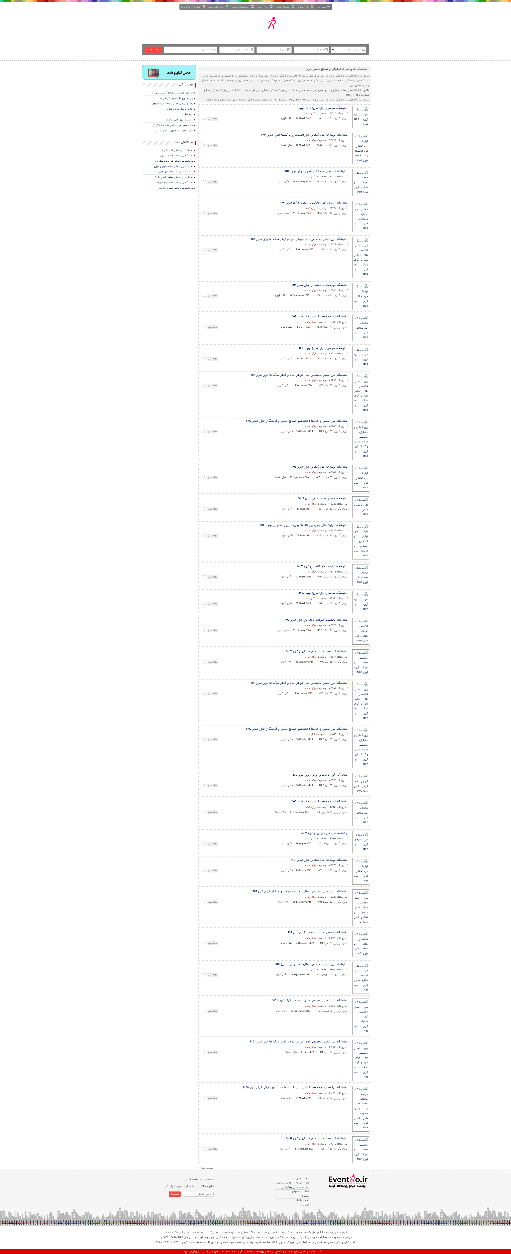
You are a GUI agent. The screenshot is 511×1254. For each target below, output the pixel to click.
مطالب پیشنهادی (300, 1191)
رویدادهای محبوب (241, 7)
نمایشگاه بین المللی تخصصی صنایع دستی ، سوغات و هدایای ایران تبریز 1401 (299, 891)
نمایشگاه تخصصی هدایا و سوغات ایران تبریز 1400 (317, 1138)
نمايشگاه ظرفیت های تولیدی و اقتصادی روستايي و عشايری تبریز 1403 (303, 525)
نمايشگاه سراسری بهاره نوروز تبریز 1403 (323, 348)
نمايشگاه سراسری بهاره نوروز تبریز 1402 (323, 593)
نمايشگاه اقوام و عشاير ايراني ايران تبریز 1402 (319, 774)
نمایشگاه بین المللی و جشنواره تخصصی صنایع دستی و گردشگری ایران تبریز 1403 (297, 420)
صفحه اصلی (302, 1178)
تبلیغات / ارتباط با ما (191, 7)
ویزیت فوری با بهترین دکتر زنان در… (175, 98)
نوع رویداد (263, 7)
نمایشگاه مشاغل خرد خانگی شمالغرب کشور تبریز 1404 (313, 202)
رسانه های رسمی (216, 7)
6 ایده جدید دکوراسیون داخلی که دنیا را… (172, 130)
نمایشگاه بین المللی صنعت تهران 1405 (174, 177)
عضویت (305, 1205)
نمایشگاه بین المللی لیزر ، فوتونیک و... (174, 161)
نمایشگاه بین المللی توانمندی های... (175, 172)
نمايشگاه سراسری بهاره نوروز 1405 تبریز (323, 108)
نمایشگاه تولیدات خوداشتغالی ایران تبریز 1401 (319, 860)
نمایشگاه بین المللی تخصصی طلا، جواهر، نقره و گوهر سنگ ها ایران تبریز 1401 (299, 1041)
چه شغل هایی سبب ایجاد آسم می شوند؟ (172, 93)
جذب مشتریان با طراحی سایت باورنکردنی (173, 125)
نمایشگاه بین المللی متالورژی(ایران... (175, 155)
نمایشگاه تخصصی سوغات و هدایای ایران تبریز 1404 (315, 171)
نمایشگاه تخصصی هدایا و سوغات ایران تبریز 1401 (317, 932)
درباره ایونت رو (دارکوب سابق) (293, 1183)
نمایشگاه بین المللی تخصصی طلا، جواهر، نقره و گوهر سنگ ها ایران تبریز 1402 (298, 683)
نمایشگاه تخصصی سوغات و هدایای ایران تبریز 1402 (315, 619)
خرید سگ (188, 114)
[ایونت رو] (265, 28)
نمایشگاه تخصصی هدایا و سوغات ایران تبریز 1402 (317, 651)
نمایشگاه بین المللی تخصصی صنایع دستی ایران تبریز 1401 (311, 964)
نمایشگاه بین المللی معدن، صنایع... (175, 188)
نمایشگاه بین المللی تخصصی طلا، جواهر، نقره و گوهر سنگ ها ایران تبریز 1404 (298, 239)
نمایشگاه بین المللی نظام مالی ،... (176, 150)
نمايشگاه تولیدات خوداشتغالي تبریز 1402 (322, 566)
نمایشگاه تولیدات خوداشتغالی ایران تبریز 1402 (319, 801)
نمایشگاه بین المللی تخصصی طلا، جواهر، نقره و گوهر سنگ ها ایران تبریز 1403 (298, 375)
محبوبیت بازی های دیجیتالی (179, 120)
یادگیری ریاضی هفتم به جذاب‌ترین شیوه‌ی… (172, 103)
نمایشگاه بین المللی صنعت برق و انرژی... (172, 166)
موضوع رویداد (283, 7)
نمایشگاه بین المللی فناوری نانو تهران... (174, 182)
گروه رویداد (304, 7)
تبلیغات (305, 1196)
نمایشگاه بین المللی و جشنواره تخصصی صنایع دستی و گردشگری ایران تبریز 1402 (297, 728)
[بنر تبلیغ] (169, 73)
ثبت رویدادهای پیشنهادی (295, 1187)
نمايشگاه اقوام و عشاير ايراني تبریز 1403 (323, 498)
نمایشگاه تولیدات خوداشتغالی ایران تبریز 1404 (319, 285)
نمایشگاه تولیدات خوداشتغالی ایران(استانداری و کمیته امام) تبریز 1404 (304, 134)
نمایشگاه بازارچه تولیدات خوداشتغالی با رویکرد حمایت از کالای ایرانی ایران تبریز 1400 (295, 1087)
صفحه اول (321, 7)
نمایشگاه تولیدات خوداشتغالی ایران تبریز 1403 (319, 316)
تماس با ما (303, 1200)
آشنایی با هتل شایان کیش (180, 109)
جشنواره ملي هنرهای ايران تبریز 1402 (324, 833)
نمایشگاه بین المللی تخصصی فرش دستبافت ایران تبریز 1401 (310, 1000)
